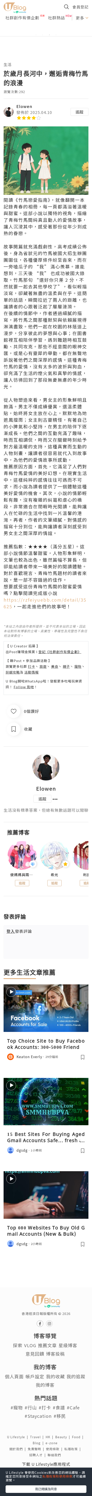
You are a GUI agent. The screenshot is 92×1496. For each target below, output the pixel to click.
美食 (54, 666)
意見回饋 (34, 1353)
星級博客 (68, 1345)
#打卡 (45, 1407)
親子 (66, 666)
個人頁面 (14, 1376)
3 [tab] (49, 35)
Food (78, 1437)
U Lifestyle (18, 1437)
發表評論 (19, 931)
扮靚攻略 (13, 672)
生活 (8, 64)
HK (50, 1437)
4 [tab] (56, 35)
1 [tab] (36, 35)
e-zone (52, 1443)
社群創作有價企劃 (22, 17)
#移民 (60, 1416)
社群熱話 (56, 17)
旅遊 (43, 666)
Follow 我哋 (24, 686)
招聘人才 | (38, 1455)
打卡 (31, 666)
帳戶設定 (34, 1376)
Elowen (24, 106)
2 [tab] (42, 35)
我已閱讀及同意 (46, 1489)
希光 (54, 875)
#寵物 (16, 1407)
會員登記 (80, 7)
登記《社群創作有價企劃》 (59, 651)
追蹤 (79, 112)
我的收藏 (55, 1376)
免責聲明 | (37, 1449)
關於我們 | (18, 1449)
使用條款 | (55, 1449)
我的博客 (45, 1385)
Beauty (63, 1437)
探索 (17, 1345)
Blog (39, 1443)
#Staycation (38, 1416)
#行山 (31, 1407)
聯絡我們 (55, 1455)
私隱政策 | (73, 1449)
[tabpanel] (46, 29)
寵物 (78, 666)
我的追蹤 (76, 1376)
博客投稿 (55, 1353)
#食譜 (59, 1407)
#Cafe (73, 1407)
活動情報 (31, 672)
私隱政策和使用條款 (57, 1476)
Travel (38, 1437)
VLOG (30, 1345)
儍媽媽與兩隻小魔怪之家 (22, 875)
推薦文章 (47, 1345)
